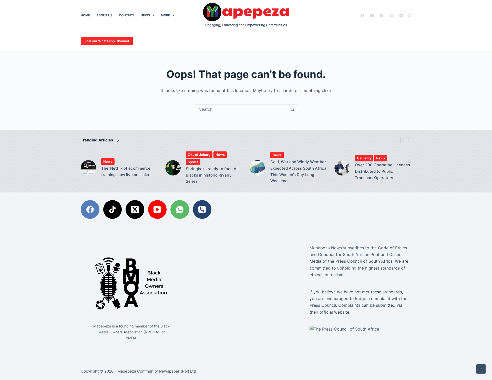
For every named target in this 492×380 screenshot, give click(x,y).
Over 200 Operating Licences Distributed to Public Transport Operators (382, 171)
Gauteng (364, 158)
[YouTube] (401, 15)
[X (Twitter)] (372, 15)
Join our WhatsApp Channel (107, 41)
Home (85, 15)
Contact (126, 15)
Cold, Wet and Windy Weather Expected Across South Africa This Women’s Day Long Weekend (298, 171)
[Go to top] (481, 369)
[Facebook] (362, 15)
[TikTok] (112, 209)
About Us (104, 15)
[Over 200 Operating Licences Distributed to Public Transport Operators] (342, 168)
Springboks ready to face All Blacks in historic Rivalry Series (212, 175)
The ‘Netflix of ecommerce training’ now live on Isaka (125, 171)
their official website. (330, 312)
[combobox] (241, 109)
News (145, 15)
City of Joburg (199, 154)
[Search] (409, 15)
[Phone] (202, 209)
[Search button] (292, 109)
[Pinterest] (391, 15)
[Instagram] (381, 15)
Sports (193, 162)
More (165, 15)
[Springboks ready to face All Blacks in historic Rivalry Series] (173, 168)
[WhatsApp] (179, 209)
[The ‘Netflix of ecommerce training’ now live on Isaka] (88, 168)
